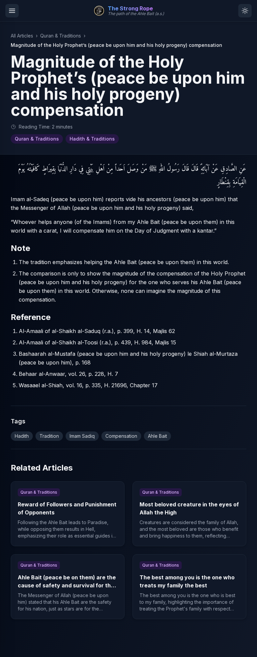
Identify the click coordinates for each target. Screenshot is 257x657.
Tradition (49, 436)
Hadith (22, 436)
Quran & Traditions (60, 35)
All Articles (22, 35)
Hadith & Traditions (92, 139)
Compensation (121, 436)
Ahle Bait (157, 436)
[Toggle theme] (245, 10)
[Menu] (12, 10)
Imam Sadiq (82, 436)
